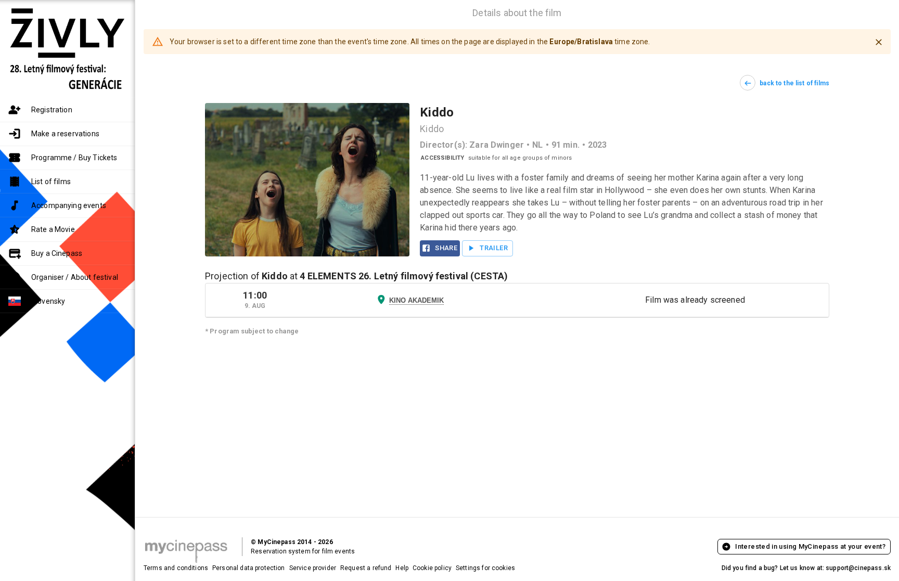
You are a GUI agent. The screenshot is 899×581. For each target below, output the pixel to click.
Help (401, 568)
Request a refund (365, 568)
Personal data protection (248, 568)
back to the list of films (794, 83)
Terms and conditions (176, 568)
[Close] (879, 42)
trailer (494, 248)
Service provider (312, 568)
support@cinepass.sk (858, 568)
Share (446, 248)
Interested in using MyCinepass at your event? (810, 546)
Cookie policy (432, 568)
